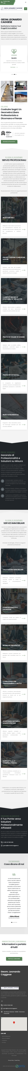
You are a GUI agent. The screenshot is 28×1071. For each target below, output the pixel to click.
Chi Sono (4, 1042)
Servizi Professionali (6, 1036)
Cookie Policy (17, 1060)
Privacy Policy (11, 1060)
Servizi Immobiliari (6, 1038)
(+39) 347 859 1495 (6, 2)
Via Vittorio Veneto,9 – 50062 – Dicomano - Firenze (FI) (14, 1012)
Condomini (4, 1040)
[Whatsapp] (25, 2)
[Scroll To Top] (25, 1069)
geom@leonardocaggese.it (11, 845)
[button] (11, 74)
